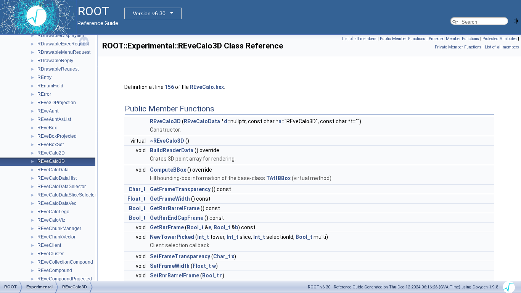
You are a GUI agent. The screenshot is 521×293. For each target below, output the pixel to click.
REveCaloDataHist (57, 178)
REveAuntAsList (54, 119)
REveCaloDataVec (56, 203)
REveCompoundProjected (64, 279)
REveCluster (50, 253)
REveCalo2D (51, 153)
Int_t (203, 237)
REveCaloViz (51, 220)
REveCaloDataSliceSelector (66, 195)
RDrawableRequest (58, 69)
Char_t (137, 189)
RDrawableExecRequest (63, 44)
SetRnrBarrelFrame (174, 275)
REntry (44, 77)
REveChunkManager (59, 228)
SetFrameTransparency (180, 256)
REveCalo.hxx (207, 87)
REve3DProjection (56, 102)
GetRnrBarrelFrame (174, 208)
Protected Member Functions (454, 38)
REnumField (50, 86)
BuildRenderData (171, 150)
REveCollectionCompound (65, 262)
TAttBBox (278, 178)
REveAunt (47, 111)
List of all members (359, 38)
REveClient (49, 245)
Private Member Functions (458, 47)
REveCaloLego (53, 211)
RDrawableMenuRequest (63, 52)
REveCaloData (53, 169)
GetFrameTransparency (180, 189)
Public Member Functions (402, 38)
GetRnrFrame (167, 227)
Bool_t (137, 208)
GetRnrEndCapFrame (176, 218)
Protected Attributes (499, 38)
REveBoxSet (50, 144)
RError (44, 94)
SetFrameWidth (170, 266)
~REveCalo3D (167, 141)
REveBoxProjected (57, 136)
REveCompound (54, 270)
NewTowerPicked (172, 237)
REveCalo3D (51, 161)
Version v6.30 (149, 13)
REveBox (47, 127)
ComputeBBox (168, 170)
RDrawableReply (55, 60)
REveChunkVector (56, 237)
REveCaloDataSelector (61, 186)
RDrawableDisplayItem (61, 35)
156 (169, 87)
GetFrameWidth (170, 199)
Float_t (136, 199)
